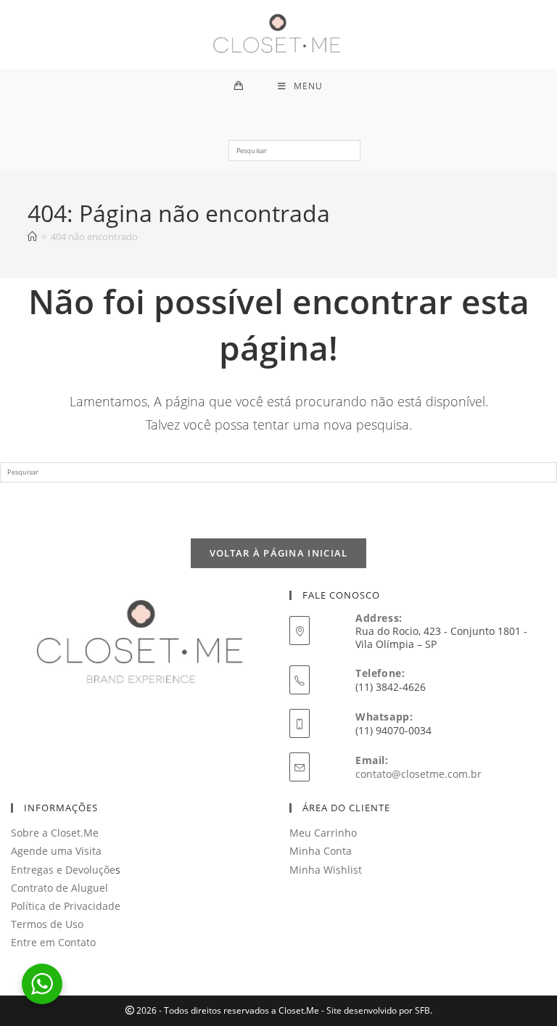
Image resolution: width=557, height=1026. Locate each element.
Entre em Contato (53, 942)
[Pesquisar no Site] (294, 156)
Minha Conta (320, 851)
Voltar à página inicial (279, 552)
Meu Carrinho (323, 833)
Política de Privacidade (65, 906)
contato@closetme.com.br (418, 774)
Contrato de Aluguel (59, 888)
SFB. (423, 1010)
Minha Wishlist (325, 870)
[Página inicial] (32, 236)
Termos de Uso (47, 924)
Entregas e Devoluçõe (63, 870)
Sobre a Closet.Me (55, 833)
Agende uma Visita (56, 851)
